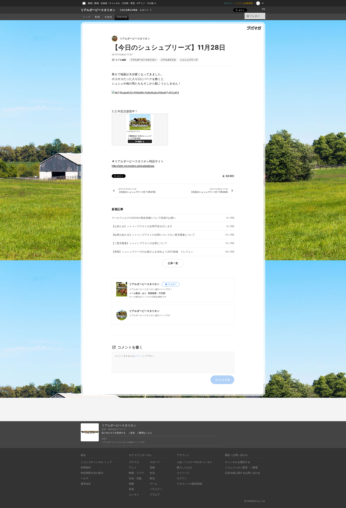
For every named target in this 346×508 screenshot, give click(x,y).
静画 (96, 3)
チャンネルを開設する (237, 462)
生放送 (104, 3)
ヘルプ (84, 478)
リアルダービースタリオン (98, 10)
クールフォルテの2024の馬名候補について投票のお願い (144, 218)
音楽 (131, 489)
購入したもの (184, 467)
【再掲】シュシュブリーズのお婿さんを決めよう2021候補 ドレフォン (152, 251)
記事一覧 (173, 263)
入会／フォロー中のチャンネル (194, 462)
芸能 (152, 467)
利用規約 (86, 467)
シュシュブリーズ (189, 60)
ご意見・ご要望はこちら (140, 433)
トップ (86, 16)
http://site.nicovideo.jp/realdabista (133, 166)
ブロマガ (122, 16)
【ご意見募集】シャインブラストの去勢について (139, 243)
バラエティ (156, 489)
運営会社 (86, 483)
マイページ (183, 472)
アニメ (132, 467)
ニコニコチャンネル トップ (96, 462)
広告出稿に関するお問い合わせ (242, 472)
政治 (152, 478)
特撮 (131, 483)
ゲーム (153, 483)
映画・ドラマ (136, 472)
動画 (90, 3)
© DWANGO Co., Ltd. (254, 501)
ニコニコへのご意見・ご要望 (241, 467)
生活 (152, 472)
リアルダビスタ (168, 60)
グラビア (155, 494)
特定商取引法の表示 (92, 472)
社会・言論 (135, 478)
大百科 (125, 3)
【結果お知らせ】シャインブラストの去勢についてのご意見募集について (153, 234)
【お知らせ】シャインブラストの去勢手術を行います (142, 226)
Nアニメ (141, 3)
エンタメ (134, 494)
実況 (132, 3)
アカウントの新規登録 (189, 483)
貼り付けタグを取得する (113, 433)
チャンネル (114, 3)
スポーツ (144, 10)
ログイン (228, 3)
